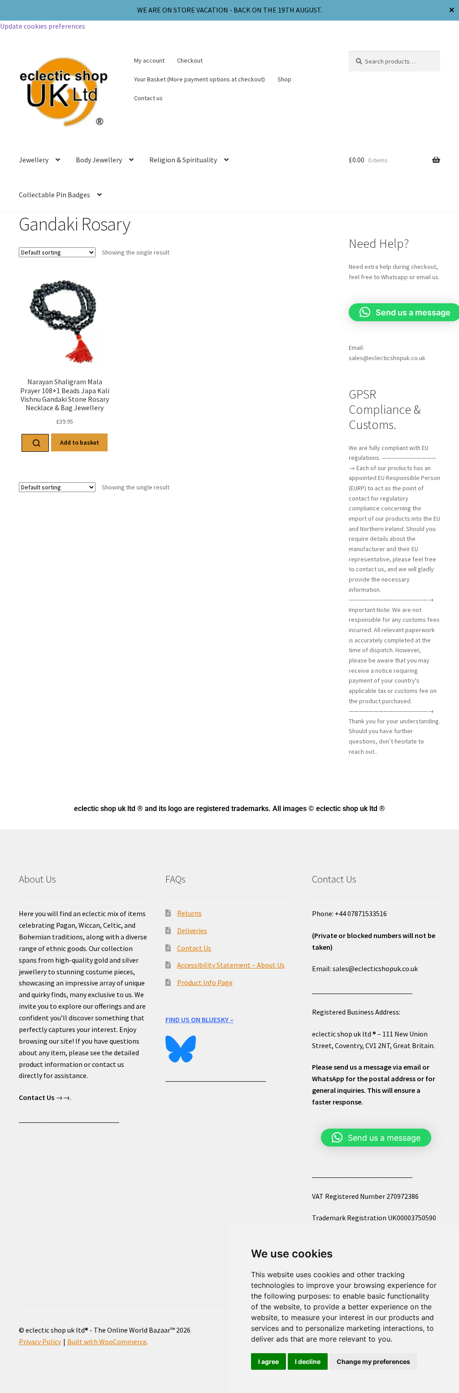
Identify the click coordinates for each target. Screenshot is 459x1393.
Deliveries (192, 930)
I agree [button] (268, 1361)
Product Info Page (205, 982)
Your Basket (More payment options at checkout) (199, 79)
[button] (376, 1138)
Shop (284, 79)
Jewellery (33, 159)
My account (149, 60)
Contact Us (194, 947)
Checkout (190, 60)
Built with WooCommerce (107, 1341)
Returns (189, 913)
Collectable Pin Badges (54, 194)
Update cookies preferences (42, 25)
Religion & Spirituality (183, 159)
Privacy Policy (40, 1341)
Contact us (148, 98)
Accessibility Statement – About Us (231, 964)
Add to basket (79, 442)
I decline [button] (307, 1361)
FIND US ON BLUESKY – (199, 1019)
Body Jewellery (99, 159)
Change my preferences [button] (373, 1361)
